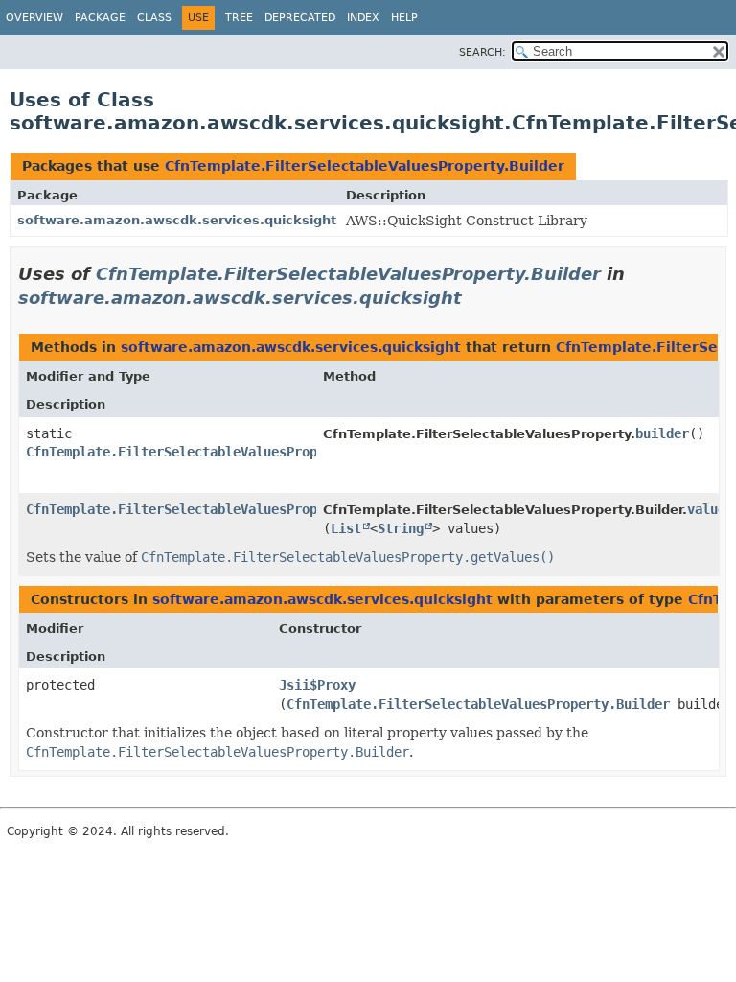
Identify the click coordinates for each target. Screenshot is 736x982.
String (401, 528)
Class (154, 18)
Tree (239, 18)
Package (100, 18)
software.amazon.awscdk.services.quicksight (176, 220)
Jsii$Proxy (317, 684)
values (710, 509)
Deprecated (299, 18)
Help (404, 18)
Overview (34, 18)
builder (662, 433)
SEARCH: (482, 52)
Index (363, 18)
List (346, 528)
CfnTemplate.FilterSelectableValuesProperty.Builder (364, 166)
